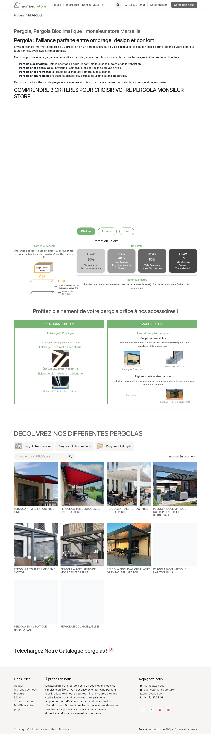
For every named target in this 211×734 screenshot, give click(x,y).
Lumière (107, 231)
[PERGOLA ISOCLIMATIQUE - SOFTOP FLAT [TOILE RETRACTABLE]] (175, 484)
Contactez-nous (184, 4)
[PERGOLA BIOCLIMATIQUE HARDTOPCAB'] (36, 602)
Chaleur (86, 231)
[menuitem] (56, 4)
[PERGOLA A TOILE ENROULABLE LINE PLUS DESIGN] (82, 484)
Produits (19, 15)
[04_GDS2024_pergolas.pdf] (112, 650)
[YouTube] (160, 710)
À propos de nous (25, 689)
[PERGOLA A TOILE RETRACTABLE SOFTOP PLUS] (129, 484)
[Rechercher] (70, 457)
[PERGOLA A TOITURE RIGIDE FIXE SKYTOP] (36, 545)
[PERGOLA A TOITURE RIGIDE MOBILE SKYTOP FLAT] (82, 545)
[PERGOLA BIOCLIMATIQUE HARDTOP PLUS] (175, 545)
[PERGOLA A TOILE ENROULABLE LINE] (36, 484)
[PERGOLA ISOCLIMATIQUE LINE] (82, 602)
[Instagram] (168, 710)
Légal (17, 697)
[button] (117, 4)
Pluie (127, 231)
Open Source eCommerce (182, 729)
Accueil (18, 685)
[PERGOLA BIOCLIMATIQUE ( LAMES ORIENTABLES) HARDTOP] (129, 545)
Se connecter (158, 4)
